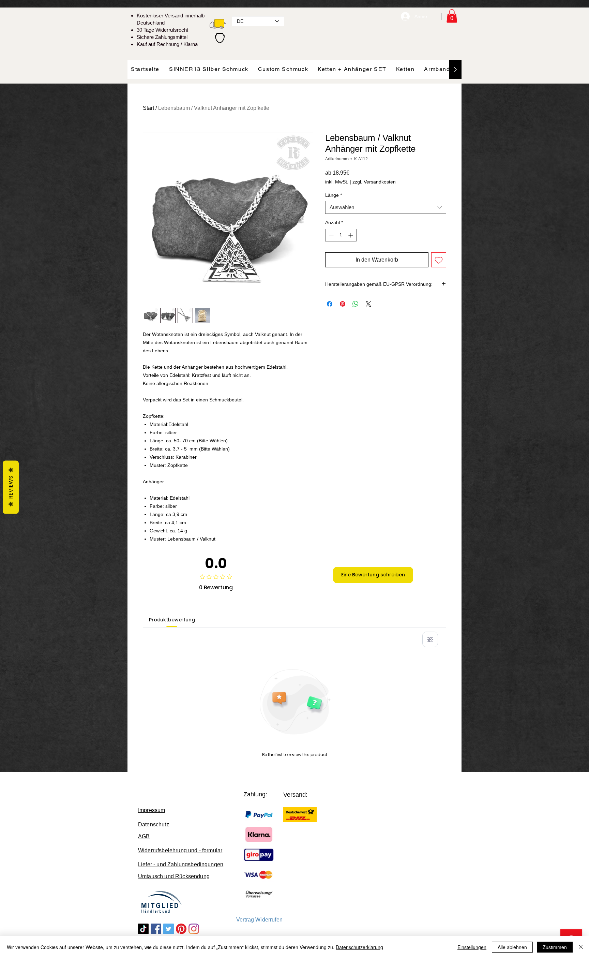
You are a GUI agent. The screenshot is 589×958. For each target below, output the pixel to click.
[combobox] (385, 207)
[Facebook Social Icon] (156, 929)
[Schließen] (581, 947)
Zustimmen (555, 947)
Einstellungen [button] (471, 947)
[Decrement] (330, 235)
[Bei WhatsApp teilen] (355, 304)
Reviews (11, 487)
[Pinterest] (181, 929)
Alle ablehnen (512, 947)
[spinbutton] (341, 235)
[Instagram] (193, 929)
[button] (451, 16)
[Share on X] (368, 304)
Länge (333, 195)
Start (148, 108)
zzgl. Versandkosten (374, 182)
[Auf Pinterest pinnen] (342, 304)
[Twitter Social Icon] (168, 929)
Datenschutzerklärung (359, 947)
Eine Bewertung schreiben (373, 574)
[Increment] (351, 235)
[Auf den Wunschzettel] (438, 259)
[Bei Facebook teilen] (330, 304)
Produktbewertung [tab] (172, 619)
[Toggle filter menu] (430, 639)
